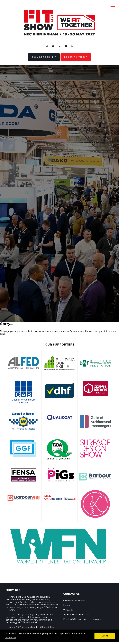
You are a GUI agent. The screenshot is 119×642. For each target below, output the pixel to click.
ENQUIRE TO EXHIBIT (44, 57)
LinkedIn (72, 46)
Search (47, 46)
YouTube (66, 46)
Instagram (59, 46)
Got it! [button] (105, 636)
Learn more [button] (10, 637)
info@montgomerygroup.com (85, 619)
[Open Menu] (112, 6)
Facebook (53, 46)
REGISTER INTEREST (75, 57)
